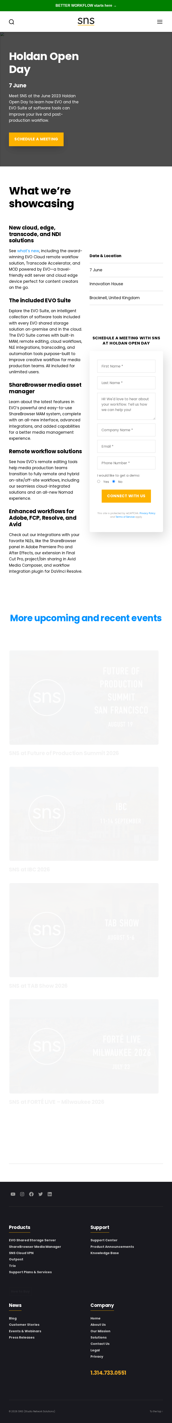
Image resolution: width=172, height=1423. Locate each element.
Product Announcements (112, 1246)
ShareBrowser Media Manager (35, 1246)
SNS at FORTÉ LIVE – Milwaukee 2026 (56, 1102)
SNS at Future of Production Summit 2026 (64, 753)
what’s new (28, 251)
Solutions (98, 1337)
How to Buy (20, 1291)
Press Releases (21, 1337)
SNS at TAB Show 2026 (38, 986)
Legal (95, 1350)
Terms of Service (125, 517)
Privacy (96, 1356)
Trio (12, 1266)
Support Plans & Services (30, 1272)
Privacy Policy (147, 513)
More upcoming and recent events (86, 618)
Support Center (104, 1240)
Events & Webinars (25, 1331)
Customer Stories (24, 1324)
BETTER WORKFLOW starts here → (86, 5)
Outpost (16, 1259)
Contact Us (100, 1343)
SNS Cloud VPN (21, 1253)
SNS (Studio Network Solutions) (36, 1411)
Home (95, 1318)
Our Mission (100, 1331)
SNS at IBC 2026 (29, 869)
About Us (98, 1324)
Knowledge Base (104, 1253)
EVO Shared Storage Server (32, 1240)
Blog (13, 1318)
